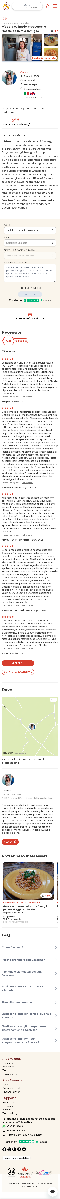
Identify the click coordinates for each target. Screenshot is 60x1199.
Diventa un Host (11, 1088)
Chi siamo (7, 1063)
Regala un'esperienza (30, 318)
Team (5, 1070)
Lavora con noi (10, 1074)
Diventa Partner (11, 1092)
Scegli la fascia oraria (19, 250)
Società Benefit (46, 1183)
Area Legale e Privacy (30, 1186)
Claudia (24, 72)
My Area (6, 1084)
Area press (8, 1066)
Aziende (6, 1109)
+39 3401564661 (15, 1126)
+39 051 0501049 (16, 1130)
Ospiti (8, 225)
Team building (10, 1113)
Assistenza (8, 1102)
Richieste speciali (16, 262)
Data (7, 237)
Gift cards (7, 1106)
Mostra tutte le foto (44, 58)
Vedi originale (27, 397)
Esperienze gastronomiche (15, 23)
